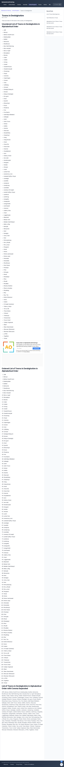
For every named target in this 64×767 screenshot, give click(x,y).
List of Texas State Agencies (53, 14)
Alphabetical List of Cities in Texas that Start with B (54, 27)
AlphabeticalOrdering (8, 2)
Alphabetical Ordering (6, 10)
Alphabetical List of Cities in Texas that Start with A (54, 22)
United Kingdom (15, 10)
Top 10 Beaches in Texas (52, 17)
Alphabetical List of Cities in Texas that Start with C (54, 32)
